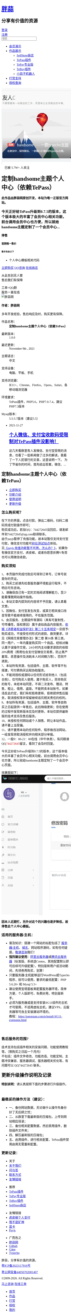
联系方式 (15, 1174)
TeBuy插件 (24, 69)
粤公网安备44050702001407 (20, 1272)
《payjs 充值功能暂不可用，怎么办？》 (30, 548)
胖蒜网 (13, 1242)
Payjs (12, 1230)
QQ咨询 (19, 267)
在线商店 (32, 267)
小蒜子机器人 (26, 73)
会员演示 (15, 46)
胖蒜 (8, 9)
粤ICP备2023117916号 (16, 1265)
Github (13, 1246)
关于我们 (15, 1165)
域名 (25, 947)
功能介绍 (15, 494)
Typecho (14, 1252)
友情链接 (15, 1179)
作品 (12, 1296)
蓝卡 (12, 1226)
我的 (12, 1310)
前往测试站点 (41, 543)
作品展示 (15, 50)
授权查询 (15, 83)
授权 (12, 1305)
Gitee (12, 1249)
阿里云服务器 (39, 956)
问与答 (13, 1170)
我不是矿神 (16, 1222)
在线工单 (20, 1284)
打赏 (12, 1300)
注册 (5, 34)
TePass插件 (24, 60)
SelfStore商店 (25, 55)
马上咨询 (8, 1284)
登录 (5, 30)
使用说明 (15, 499)
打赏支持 (15, 78)
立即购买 (8, 267)
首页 (12, 1291)
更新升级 (15, 503)
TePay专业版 (25, 64)
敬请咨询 (21, 952)
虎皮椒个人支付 (19, 1217)
